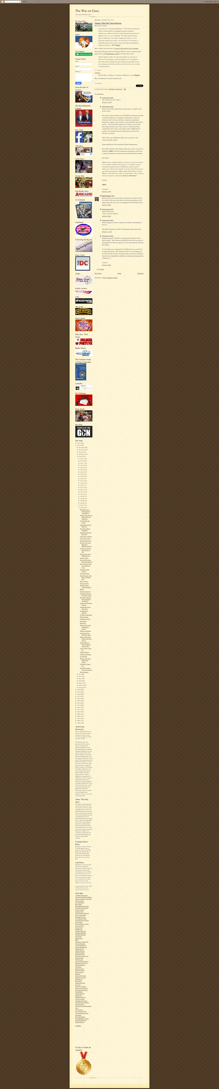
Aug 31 (82, 458)
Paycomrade (83, 621)
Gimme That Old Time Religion (86, 604)
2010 (78, 712)
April (80, 681)
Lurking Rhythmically (81, 947)
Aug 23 (82, 472)
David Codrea (106, 196)
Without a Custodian (85, 631)
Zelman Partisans (79, 1022)
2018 (78, 694)
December (81, 447)
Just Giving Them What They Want (85, 634)
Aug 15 (82, 485)
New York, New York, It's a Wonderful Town (86, 565)
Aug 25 (82, 467)
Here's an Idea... (84, 581)
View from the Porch (80, 1011)
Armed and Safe (79, 901)
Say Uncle (78, 985)
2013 (78, 705)
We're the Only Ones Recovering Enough (86, 561)
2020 (78, 689)
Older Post (140, 273)
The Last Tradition (80, 944)
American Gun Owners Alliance (83, 897)
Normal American (80, 965)
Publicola (77, 974)
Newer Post (98, 273)
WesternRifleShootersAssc (82, 1018)
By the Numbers (84, 672)
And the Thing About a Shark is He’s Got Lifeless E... (86, 517)
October (81, 452)
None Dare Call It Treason (84, 570)
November (82, 450)
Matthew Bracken (80, 951)
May (80, 678)
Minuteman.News (80, 954)
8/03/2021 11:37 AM (107, 232)
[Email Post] (124, 89)
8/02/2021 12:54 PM (106, 102)
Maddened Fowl (79, 949)
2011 (78, 709)
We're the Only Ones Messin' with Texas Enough (85, 638)
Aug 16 (82, 483)
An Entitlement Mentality (84, 612)
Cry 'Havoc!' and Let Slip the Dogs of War (85, 550)
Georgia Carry (79, 927)
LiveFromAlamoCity (80, 945)
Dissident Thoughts (80, 917)
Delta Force (83, 623)
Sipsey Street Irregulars (81, 990)
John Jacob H (78, 938)
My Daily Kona (79, 958)
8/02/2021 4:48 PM (106, 216)
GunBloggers (78, 929)
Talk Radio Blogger (80, 997)
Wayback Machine (80, 1017)
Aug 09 (82, 496)
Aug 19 (82, 476)
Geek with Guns (79, 926)
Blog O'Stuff (78, 904)
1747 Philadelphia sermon (111, 54)
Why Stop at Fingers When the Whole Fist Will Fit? (85, 599)
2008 (78, 716)
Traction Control (79, 1004)
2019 (78, 692)
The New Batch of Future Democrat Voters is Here (85, 644)
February (81, 685)
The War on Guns (87, 10)
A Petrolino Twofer (85, 619)
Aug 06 (82, 498)
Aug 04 (82, 503)
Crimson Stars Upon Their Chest (85, 608)
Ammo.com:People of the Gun (83, 899)
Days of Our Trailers (80, 915)
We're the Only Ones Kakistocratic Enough (85, 660)
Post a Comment (100, 269)
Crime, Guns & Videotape (82, 913)
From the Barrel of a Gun (82, 924)
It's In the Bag (83, 656)
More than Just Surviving (82, 956)
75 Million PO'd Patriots (81, 895)
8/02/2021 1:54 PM (106, 191)
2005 (78, 723)
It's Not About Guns (85, 538)
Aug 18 (82, 478)
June (80, 676)
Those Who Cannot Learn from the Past (86, 669)
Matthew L (99, 83)
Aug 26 (82, 465)
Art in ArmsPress (79, 902)
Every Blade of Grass (80, 918)
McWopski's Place (80, 952)
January (81, 687)
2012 (78, 707)
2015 (78, 701)
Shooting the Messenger (81, 988)
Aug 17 (82, 481)
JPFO (76, 940)
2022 (78, 443)
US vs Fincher (79, 1010)
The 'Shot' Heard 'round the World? (85, 586)
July (80, 674)
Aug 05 (82, 501)
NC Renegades (79, 959)
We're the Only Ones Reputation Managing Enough (86, 544)
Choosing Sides (84, 558)
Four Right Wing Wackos (82, 920)
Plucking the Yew (80, 970)
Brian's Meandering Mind (82, 906)
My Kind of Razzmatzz (86, 615)
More (118, 45)
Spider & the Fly (84, 583)
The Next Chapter (80, 999)
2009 (78, 714)
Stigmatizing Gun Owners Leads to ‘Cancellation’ (85, 511)
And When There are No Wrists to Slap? (85, 594)
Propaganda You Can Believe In (85, 526)
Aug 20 (82, 474)
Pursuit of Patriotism (80, 976)
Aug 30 (82, 461)
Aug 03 (82, 505)
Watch (137, 75)
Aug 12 (82, 489)
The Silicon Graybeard (81, 1001)
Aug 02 (82, 507)
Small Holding (79, 992)
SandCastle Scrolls (80, 983)
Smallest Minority (80, 993)
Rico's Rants (78, 981)
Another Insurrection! (85, 541)
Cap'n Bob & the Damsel (81, 908)
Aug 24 (82, 469)
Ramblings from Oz (80, 977)
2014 (78, 703)
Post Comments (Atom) (110, 278)
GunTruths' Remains (80, 935)
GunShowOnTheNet (80, 933)
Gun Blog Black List (80, 931)
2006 (78, 720)
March (80, 683)
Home (119, 273)
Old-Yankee (78, 967)
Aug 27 (82, 463)
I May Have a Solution (86, 536)
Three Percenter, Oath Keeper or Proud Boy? (85, 577)
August (81, 456)
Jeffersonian (78, 936)
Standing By (78, 995)
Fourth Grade (78, 922)
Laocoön (99, 70)
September (82, 454)
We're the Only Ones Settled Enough (85, 555)
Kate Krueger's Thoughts (81, 942)
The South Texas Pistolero (82, 1002)
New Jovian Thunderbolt (81, 961)
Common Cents (79, 911)
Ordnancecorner (79, 968)
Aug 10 (82, 494)
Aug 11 (82, 492)
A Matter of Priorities (85, 654)
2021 (78, 445)
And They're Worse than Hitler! (85, 529)
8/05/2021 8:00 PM (106, 265)
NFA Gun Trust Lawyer (81, 963)
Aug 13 (82, 487)
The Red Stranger (84, 652)
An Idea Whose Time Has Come (85, 533)
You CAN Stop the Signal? (85, 522)
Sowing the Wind (84, 573)
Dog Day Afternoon (85, 591)
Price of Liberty (79, 972)
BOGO (81, 589)
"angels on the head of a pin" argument (126, 48)
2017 (78, 696)
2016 (78, 698)
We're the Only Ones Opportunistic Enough (85, 627)
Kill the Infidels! (84, 617)
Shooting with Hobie (80, 986)
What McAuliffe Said (80, 1020)
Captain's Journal (79, 910)
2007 (78, 718)
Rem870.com (78, 979)
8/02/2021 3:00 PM (106, 205)
